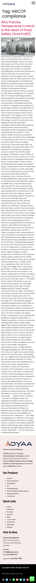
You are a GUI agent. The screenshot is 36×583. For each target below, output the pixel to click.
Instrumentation (12, 481)
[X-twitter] (10, 579)
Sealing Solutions (13, 493)
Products (10, 512)
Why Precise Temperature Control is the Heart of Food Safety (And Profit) (17, 28)
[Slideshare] (24, 579)
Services (10, 514)
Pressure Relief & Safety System (18, 491)
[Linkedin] (7, 579)
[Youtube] (17, 579)
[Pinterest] (27, 579)
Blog (8, 517)
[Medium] (20, 579)
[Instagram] (3, 579)
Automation (11, 483)
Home (9, 507)
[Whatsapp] (13, 579)
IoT (8, 486)
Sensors (9, 478)
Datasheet (10, 524)
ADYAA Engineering (12, 573)
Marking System (12, 488)
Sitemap (10, 527)
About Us (10, 509)
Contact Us (11, 522)
